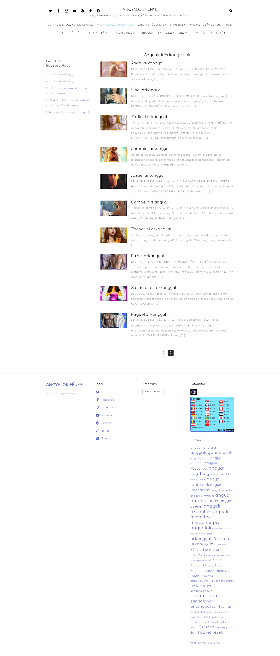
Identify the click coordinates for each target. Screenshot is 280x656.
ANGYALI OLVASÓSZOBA (195, 33)
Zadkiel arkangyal (149, 117)
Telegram (107, 438)
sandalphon (203, 596)
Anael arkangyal (147, 63)
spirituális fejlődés (199, 612)
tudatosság (221, 628)
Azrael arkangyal (147, 176)
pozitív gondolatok (198, 561)
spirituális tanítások (200, 617)
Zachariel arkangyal (151, 229)
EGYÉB (220, 33)
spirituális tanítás (218, 612)
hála (208, 550)
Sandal (50, 88)
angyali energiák (204, 447)
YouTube (106, 415)
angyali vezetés (221, 490)
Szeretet (207, 627)
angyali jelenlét (200, 458)
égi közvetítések (206, 632)
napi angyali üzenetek (217, 555)
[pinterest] (82, 11)
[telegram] (98, 11)
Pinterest (106, 423)
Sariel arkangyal (64, 74)
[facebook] (58, 11)
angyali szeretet (219, 474)
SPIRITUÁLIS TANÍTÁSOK (156, 33)
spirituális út (217, 617)
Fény (194, 549)
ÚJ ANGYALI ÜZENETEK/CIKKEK (70, 25)
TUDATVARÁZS (124, 33)
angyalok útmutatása (201, 534)
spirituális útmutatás (202, 622)
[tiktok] (90, 11)
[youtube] (74, 11)
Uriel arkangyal (146, 90)
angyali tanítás (198, 480)
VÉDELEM (61, 33)
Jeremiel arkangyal (150, 149)
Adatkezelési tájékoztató (205, 643)
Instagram (108, 408)
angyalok (200, 528)
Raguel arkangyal (148, 315)
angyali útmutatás (202, 496)
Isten (215, 550)
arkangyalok (203, 544)
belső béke (221, 545)
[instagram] (66, 11)
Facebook (107, 400)
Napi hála (178, 25)
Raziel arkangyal (147, 256)
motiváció (197, 554)
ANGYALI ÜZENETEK (152, 25)
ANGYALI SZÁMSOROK (205, 25)
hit (201, 550)
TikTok (105, 431)
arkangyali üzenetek (211, 539)
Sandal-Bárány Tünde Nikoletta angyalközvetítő (208, 576)
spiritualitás (222, 606)
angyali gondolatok (211, 453)
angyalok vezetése (222, 529)
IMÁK (228, 25)
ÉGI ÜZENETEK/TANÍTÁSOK (91, 33)
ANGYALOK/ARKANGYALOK (115, 25)
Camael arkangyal (149, 202)
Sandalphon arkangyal (153, 288)
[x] (50, 11)
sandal (215, 560)
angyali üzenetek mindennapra (209, 517)
